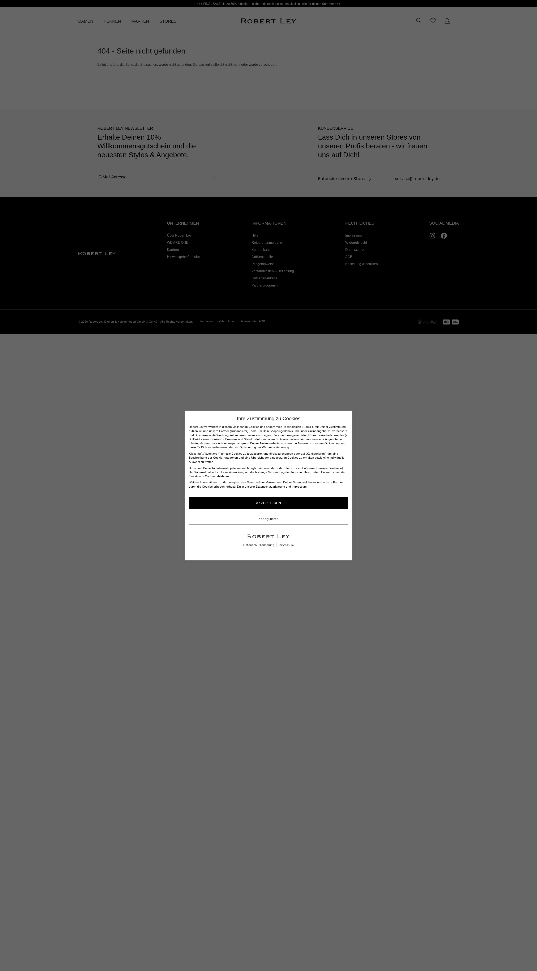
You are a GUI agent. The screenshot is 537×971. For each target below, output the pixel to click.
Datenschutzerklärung (270, 486)
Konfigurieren (268, 519)
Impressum (299, 486)
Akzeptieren (268, 503)
